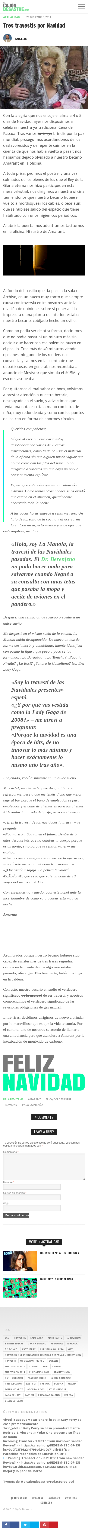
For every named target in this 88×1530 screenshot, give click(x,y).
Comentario (11, 1152)
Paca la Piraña (32, 1105)
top (45, 1366)
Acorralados (35, 1389)
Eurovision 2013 (39, 1372)
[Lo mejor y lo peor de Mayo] (20, 1296)
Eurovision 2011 (15, 1366)
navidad (11, 1105)
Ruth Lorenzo (14, 1377)
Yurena (33, 1366)
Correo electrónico (14, 1193)
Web (6, 1203)
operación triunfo (32, 1360)
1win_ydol (10, 1428)
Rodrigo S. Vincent (17, 1433)
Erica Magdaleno (49, 1395)
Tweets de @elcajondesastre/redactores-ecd (38, 1482)
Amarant (34, 1099)
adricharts (55, 1337)
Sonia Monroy (14, 1389)
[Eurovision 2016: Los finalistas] (20, 1270)
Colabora (37, 1498)
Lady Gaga (36, 1337)
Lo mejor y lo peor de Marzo (40, 1469)
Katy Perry (28, 1349)
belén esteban (14, 1400)
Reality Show (62, 1372)
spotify (57, 1366)
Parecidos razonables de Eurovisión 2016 (34, 1454)
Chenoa (45, 1383)
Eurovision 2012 (60, 1377)
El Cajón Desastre (59, 1099)
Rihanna (72, 1343)
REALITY (71, 1383)
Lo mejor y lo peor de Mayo (56, 1279)
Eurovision (73, 1337)
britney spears (14, 1343)
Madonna (57, 1343)
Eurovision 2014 (15, 1372)
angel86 (21, 39)
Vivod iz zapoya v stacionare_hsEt (29, 1420)
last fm (30, 1383)
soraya (58, 1383)
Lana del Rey (13, 1395)
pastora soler (37, 1377)
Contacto (46, 1502)
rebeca (68, 1395)
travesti (10, 1360)
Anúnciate (54, 1498)
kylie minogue (57, 1389)
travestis (20, 1337)
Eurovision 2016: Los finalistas (59, 1253)
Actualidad (11, 17)
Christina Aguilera (52, 1349)
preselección (13, 1383)
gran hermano (37, 1343)
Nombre (8, 1182)
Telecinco (11, 1349)
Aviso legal (71, 1498)
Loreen (53, 1360)
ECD (7, 1337)
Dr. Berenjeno (58, 559)
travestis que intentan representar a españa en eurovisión (43, 1355)
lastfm (29, 1395)
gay (70, 1349)
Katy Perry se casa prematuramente (51, 1428)
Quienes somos (18, 1498)
